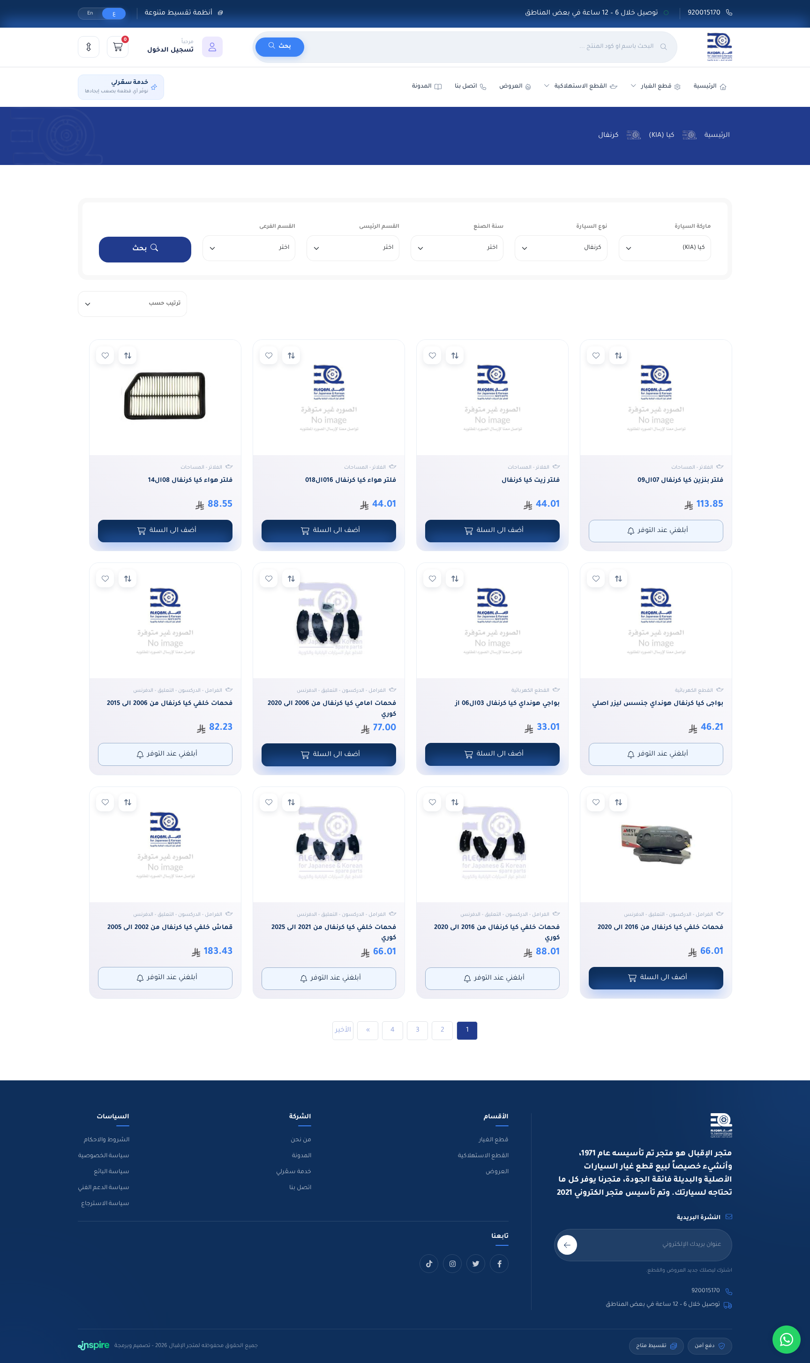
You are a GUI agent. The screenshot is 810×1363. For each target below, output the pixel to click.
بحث (139, 249)
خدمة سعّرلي (293, 1172)
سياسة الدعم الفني (103, 1188)
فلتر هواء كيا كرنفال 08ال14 (190, 480)
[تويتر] (475, 1263)
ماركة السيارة (693, 227)
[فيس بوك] (499, 1263)
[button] (185, 47)
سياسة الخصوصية (103, 1156)
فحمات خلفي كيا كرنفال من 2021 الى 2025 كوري (333, 933)
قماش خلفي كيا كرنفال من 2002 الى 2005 (169, 927)
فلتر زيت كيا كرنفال (531, 480)
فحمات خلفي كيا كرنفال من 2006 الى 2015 (169, 703)
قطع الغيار (494, 1140)
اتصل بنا (466, 86)
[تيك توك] (429, 1263)
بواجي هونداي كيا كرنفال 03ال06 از (507, 703)
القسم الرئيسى (379, 227)
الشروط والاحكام (106, 1140)
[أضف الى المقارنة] (618, 355)
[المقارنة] (88, 47)
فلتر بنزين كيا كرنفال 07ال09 (680, 480)
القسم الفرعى (277, 227)
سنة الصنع (488, 227)
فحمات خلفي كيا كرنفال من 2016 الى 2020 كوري (497, 933)
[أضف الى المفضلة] (596, 355)
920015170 (705, 13)
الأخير (343, 1030)
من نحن (301, 1140)
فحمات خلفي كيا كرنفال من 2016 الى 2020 (660, 927)
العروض (511, 86)
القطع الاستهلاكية (581, 86)
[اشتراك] (567, 1245)
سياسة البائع (111, 1172)
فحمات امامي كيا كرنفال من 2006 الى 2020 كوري (332, 709)
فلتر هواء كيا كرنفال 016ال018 (350, 480)
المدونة (301, 1156)
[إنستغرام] (452, 1263)
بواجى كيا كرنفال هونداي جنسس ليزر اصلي (657, 703)
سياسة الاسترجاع (105, 1204)
